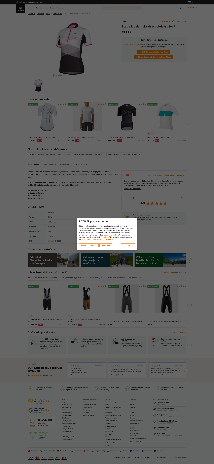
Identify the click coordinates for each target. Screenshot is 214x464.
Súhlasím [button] (128, 245)
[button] (105, 237)
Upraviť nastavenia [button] (88, 245)
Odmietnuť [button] (106, 245)
